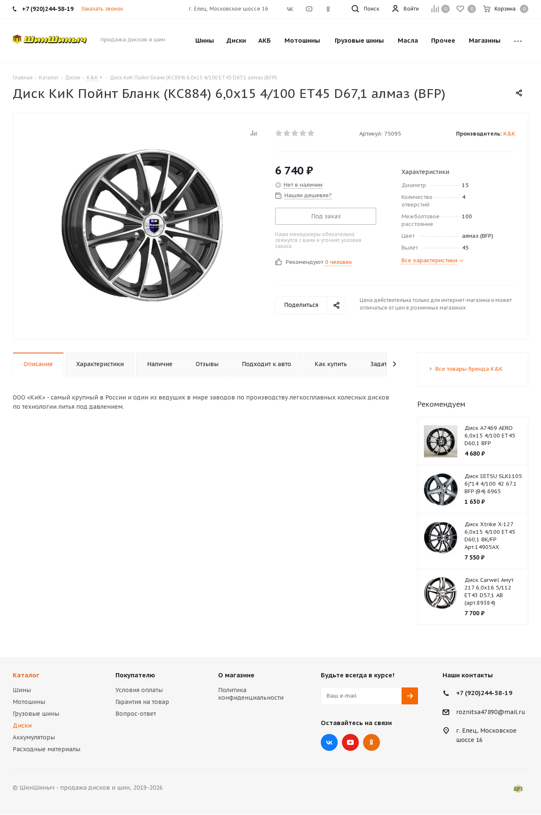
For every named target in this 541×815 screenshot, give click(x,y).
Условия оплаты (139, 690)
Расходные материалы (46, 749)
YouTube (350, 742)
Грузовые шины (36, 713)
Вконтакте (329, 742)
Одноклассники (371, 742)
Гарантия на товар (142, 702)
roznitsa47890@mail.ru (490, 712)
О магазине (236, 675)
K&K (509, 133)
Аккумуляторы (34, 737)
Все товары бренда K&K (469, 368)
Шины (22, 690)
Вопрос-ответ (135, 713)
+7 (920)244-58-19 (484, 693)
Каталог (26, 675)
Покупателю (135, 675)
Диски (22, 725)
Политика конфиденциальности (251, 693)
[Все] (517, 40)
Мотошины (29, 702)
